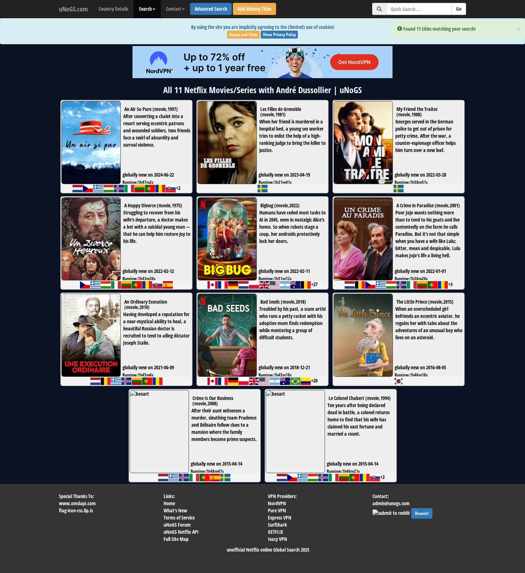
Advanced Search (211, 8)
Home (169, 503)
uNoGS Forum (177, 524)
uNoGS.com (73, 9)
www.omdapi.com (77, 503)
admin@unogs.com (391, 503)
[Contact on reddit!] (391, 512)
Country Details (113, 8)
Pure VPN (277, 510)
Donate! (422, 513)
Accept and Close (243, 34)
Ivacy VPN (277, 539)
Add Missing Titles (254, 8)
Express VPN (279, 517)
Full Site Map (176, 539)
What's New (175, 510)
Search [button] (145, 8)
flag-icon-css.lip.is (76, 510)
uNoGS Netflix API (181, 531)
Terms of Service (179, 517)
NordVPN (277, 503)
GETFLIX (275, 531)
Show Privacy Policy (279, 34)
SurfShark (277, 524)
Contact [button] (173, 8)
